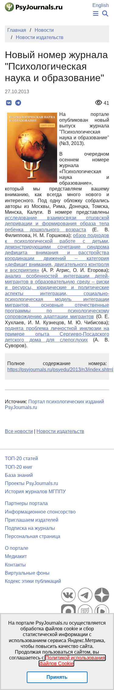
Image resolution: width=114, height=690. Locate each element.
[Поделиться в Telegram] (18, 103)
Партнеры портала (26, 503)
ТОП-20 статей (21, 458)
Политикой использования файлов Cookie (72, 660)
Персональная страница (32, 536)
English (100, 5)
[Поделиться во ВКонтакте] (8, 103)
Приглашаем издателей (31, 520)
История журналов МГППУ (35, 491)
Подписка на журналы (30, 528)
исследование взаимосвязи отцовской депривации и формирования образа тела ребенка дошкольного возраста (57, 223)
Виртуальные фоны (27, 573)
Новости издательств (60, 431)
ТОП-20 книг (19, 467)
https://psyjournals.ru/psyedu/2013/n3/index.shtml (60, 369)
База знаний (19, 475)
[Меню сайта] (95, 13)
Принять (57, 677)
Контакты (15, 564)
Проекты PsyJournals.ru (31, 483)
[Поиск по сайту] (105, 13)
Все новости (19, 431)
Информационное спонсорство (40, 511)
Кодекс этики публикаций (33, 581)
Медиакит (16, 556)
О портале (16, 548)
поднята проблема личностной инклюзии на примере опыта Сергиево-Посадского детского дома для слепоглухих (57, 334)
